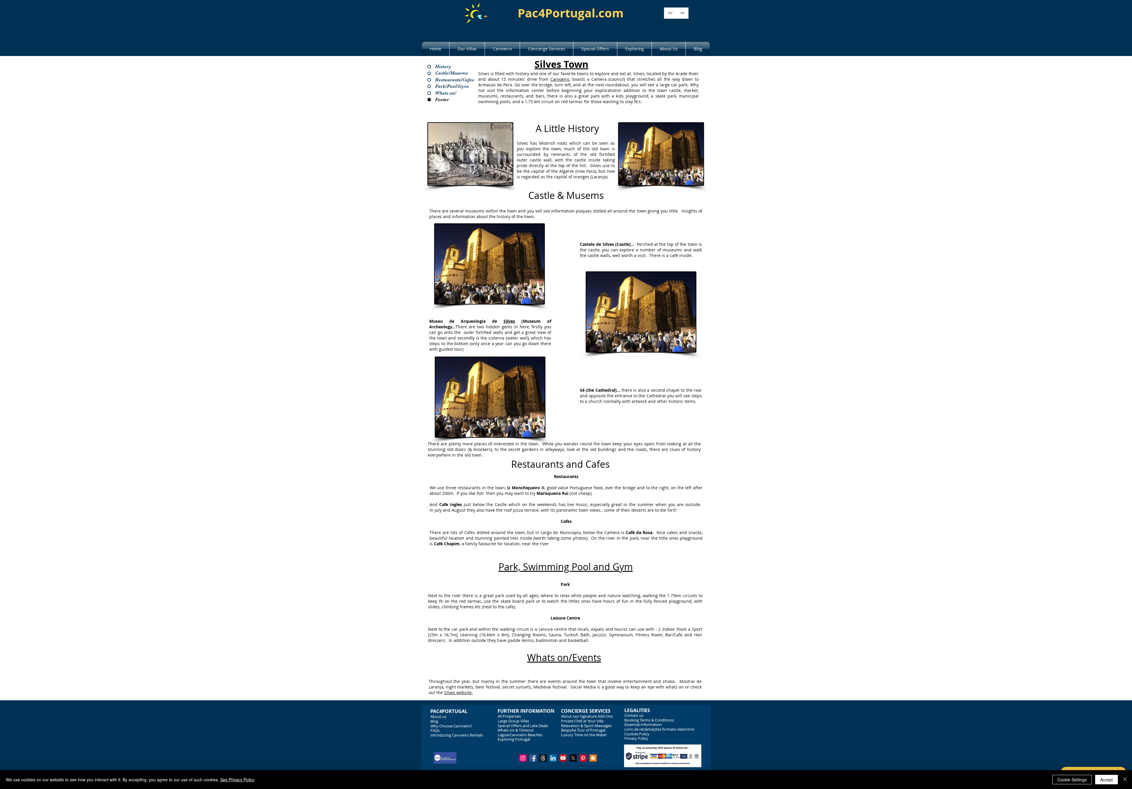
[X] (573, 758)
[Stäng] (1124, 779)
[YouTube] (563, 758)
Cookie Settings (1072, 780)
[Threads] (543, 758)
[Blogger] (593, 758)
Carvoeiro (559, 79)
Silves (509, 321)
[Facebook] (533, 758)
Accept (1106, 780)
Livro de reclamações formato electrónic (659, 729)
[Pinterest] (583, 758)
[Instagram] (522, 758)
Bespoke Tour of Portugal (583, 730)
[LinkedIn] (553, 758)
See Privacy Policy (237, 780)
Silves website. (458, 692)
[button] (467, 49)
